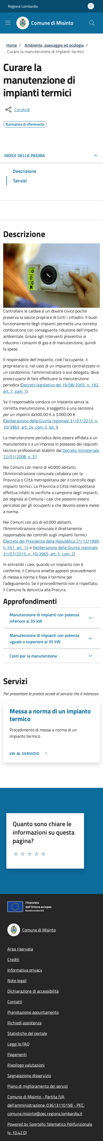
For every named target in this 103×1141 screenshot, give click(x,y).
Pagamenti (17, 1054)
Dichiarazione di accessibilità (33, 991)
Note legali (17, 980)
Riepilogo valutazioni (26, 1065)
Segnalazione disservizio (29, 1075)
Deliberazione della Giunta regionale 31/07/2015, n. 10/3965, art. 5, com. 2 (50, 550)
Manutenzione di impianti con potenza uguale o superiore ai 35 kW (44, 638)
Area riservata (20, 949)
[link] (30, 753)
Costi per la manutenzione (33, 656)
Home (11, 45)
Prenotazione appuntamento (33, 1012)
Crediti (13, 959)
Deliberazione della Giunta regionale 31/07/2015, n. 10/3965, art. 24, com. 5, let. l (50, 424)
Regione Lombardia (23, 6)
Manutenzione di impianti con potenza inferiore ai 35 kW (44, 618)
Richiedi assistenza (24, 1023)
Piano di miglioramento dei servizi (37, 1086)
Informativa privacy (24, 970)
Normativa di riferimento (25, 123)
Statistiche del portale (27, 1033)
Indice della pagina (24, 155)
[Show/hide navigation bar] (8, 22)
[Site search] (92, 23)
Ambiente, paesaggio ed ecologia (54, 45)
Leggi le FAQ (18, 1044)
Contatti (14, 1001)
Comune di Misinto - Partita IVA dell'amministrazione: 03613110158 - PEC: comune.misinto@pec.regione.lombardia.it (46, 1105)
